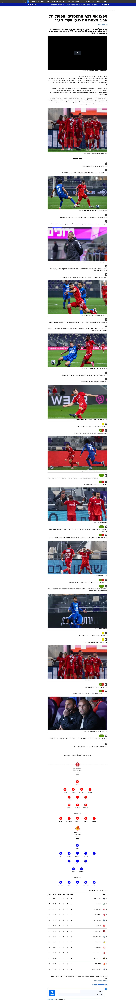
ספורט (93, 1)
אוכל (69, 1)
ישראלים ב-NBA (66, 4)
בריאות (64, 1)
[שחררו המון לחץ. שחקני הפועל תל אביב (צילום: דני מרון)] (77, 131)
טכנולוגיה (53, 1)
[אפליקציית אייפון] (33, 5)
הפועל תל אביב (103, 980)
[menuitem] (97, 1)
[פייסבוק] (28, 5)
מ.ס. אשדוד (97, 980)
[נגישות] (2, 2)
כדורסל (73, 4)
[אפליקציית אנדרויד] (35, 5)
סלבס (77, 1)
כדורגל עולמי (79, 4)
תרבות (82, 1)
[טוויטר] (31, 5)
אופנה (47, 1)
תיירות (59, 1)
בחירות (88, 1)
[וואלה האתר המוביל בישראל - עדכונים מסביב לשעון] (104, 1)
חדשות (98, 1)
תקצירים (60, 4)
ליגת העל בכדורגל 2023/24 (98, 890)
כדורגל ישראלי (86, 4)
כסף (73, 1)
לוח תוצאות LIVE (95, 4)
